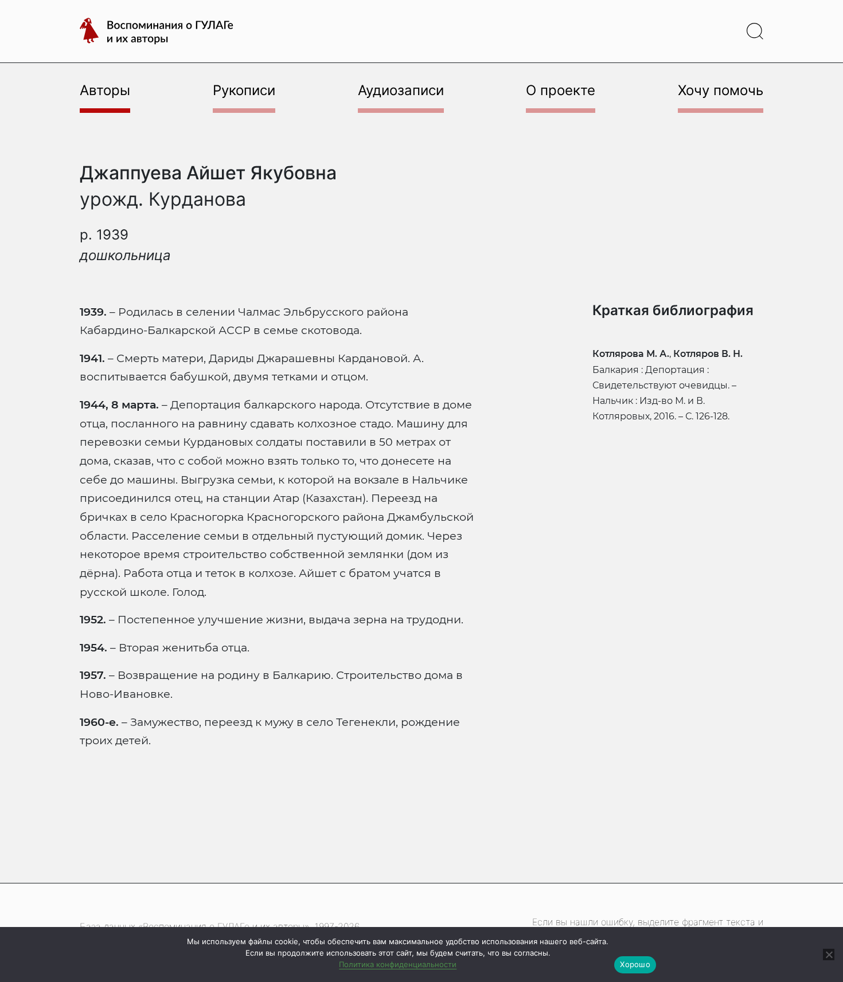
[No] (828, 954)
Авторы (105, 90)
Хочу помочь (720, 90)
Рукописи (244, 90)
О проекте (560, 90)
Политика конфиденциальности (397, 964)
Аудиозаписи (401, 90)
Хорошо (635, 964)
